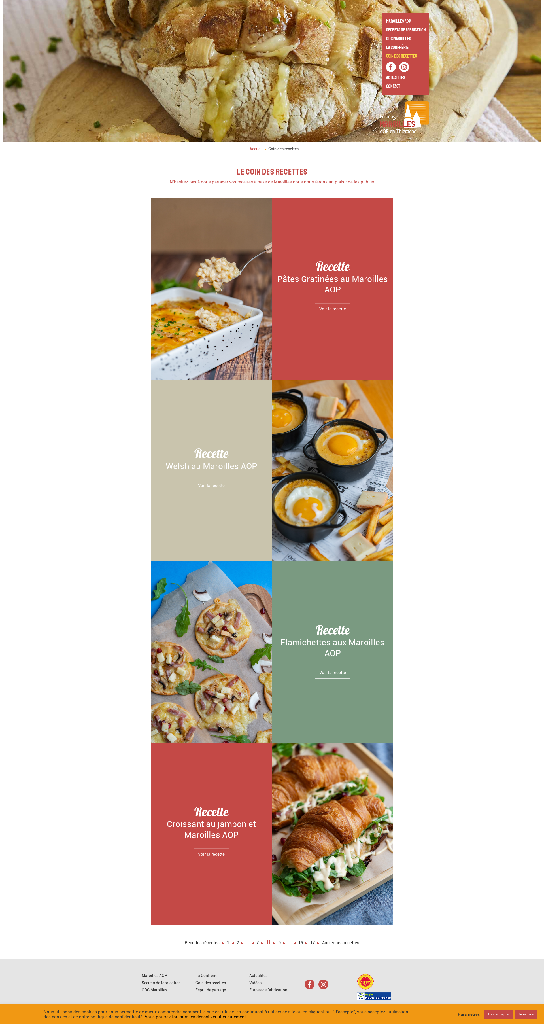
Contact (393, 86)
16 (300, 942)
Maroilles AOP (398, 21)
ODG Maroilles (398, 39)
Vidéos (255, 983)
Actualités (395, 77)
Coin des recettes (401, 56)
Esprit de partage (211, 990)
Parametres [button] (469, 1014)
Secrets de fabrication (406, 30)
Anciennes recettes (340, 942)
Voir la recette (332, 308)
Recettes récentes (202, 942)
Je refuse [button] (526, 1014)
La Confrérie (397, 47)
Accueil (256, 149)
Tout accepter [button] (499, 1014)
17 (312, 942)
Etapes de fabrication (268, 990)
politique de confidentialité (116, 1016)
